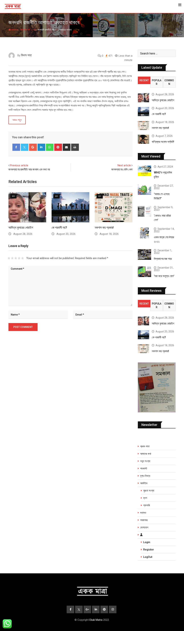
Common (169, 82)
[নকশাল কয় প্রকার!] (143, 125)
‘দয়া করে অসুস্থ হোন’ (164, 276)
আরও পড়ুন (17, 120)
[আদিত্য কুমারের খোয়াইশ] (143, 97)
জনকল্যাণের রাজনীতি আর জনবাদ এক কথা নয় (29, 169)
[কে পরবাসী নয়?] (143, 111)
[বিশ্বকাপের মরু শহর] (144, 254)
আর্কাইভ (143, 483)
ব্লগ (145, 498)
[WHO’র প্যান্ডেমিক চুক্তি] (144, 170)
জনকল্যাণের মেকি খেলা (121, 169)
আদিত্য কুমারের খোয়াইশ (20, 227)
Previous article (19, 165)
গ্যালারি (146, 505)
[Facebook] (16, 147)
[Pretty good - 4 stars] (19, 258)
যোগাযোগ (144, 527)
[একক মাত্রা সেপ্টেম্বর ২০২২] (144, 233)
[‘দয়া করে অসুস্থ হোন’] (144, 271)
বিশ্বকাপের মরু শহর (163, 258)
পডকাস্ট (143, 468)
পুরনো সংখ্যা (148, 490)
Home (14, 29)
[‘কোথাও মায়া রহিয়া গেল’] (144, 211)
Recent (144, 80)
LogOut (147, 557)
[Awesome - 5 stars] (22, 258)
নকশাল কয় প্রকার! (104, 227)
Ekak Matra (95, 619)
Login (146, 542)
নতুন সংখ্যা (145, 461)
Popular (156, 82)
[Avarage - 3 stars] (15, 258)
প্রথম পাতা (145, 446)
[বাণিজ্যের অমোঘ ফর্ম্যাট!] (143, 139)
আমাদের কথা (145, 453)
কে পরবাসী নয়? (59, 227)
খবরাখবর (144, 520)
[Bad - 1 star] (9, 258)
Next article (124, 165)
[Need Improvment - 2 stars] (12, 258)
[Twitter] (25, 147)
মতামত (143, 512)
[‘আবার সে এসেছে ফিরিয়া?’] (144, 189)
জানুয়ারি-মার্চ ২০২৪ (28, 29)
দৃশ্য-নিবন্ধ (145, 475)
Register (148, 549)
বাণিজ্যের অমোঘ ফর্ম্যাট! (163, 141)
